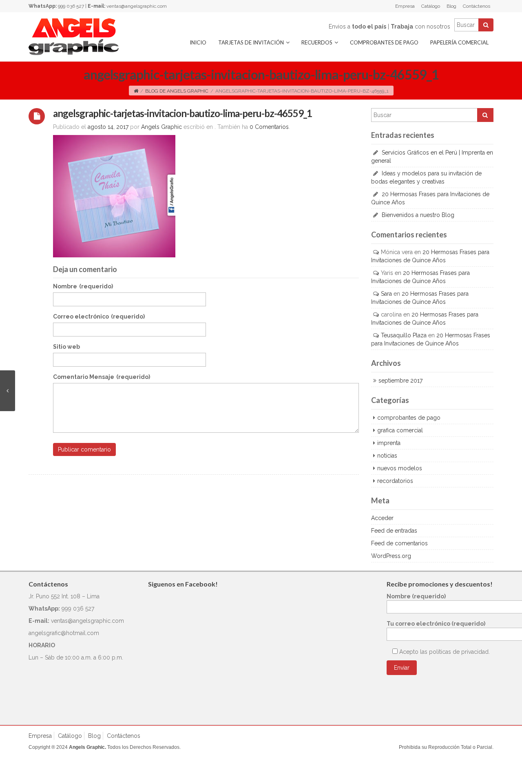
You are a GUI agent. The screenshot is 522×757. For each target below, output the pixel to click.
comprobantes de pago (408, 417)
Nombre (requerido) (416, 596)
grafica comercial (400, 430)
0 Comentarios (269, 127)
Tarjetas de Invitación (251, 42)
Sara (386, 293)
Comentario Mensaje (101, 377)
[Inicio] (136, 91)
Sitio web (66, 346)
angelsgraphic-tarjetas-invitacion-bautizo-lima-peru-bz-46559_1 (182, 113)
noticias (387, 455)
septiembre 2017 (400, 380)
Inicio (198, 42)
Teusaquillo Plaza (404, 335)
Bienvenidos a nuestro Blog (418, 215)
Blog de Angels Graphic (176, 91)
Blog (451, 6)
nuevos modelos (399, 468)
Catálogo (430, 6)
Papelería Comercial (459, 42)
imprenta (388, 443)
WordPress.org (391, 556)
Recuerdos (316, 42)
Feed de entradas (394, 530)
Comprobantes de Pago (384, 42)
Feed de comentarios (399, 543)
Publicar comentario (84, 449)
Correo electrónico (99, 316)
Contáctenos (476, 6)
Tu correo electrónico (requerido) (436, 623)
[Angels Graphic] (74, 36)
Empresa (405, 6)
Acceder (382, 518)
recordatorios (395, 481)
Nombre (83, 286)
